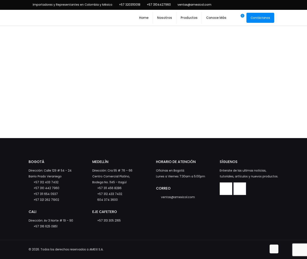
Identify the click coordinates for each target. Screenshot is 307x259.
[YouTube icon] (265, 5)
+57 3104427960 (159, 5)
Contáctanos (260, 18)
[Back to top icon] (274, 249)
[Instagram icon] (271, 5)
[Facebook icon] (258, 5)
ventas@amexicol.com (194, 5)
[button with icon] (226, 188)
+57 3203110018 (129, 5)
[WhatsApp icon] (252, 5)
